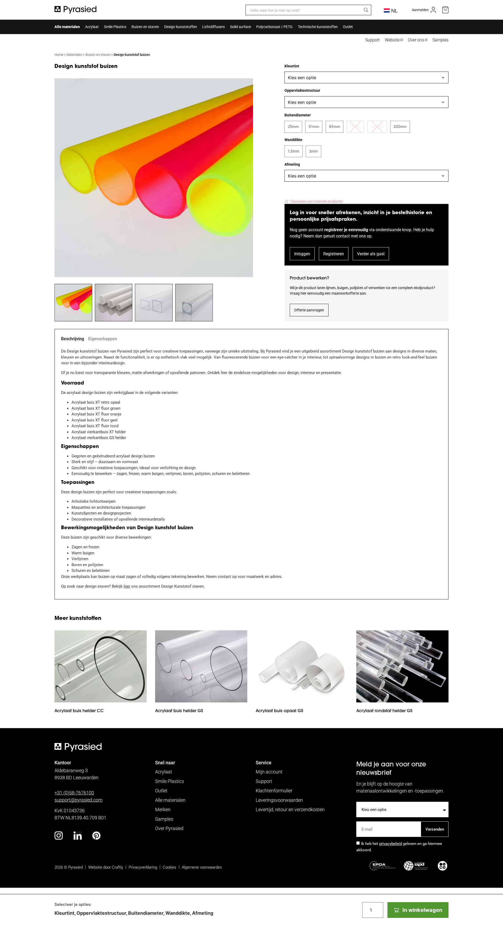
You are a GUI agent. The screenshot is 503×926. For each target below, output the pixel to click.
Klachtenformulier (274, 790)
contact (343, 236)
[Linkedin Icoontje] (77, 835)
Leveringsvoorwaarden (279, 800)
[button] (314, 201)
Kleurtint (292, 66)
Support (372, 39)
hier (127, 586)
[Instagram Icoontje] (58, 835)
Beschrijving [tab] (72, 339)
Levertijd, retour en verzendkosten (290, 809)
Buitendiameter (298, 115)
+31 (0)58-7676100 (74, 792)
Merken (163, 809)
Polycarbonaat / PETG (274, 26)
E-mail (362, 819)
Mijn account (269, 771)
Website (392, 39)
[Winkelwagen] (445, 9)
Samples (441, 39)
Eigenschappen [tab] (102, 339)
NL (394, 11)
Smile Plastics (115, 26)
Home (58, 54)
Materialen (74, 54)
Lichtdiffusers (213, 26)
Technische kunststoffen (318, 26)
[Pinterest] (96, 835)
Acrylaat (92, 26)
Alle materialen (67, 26)
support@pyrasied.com (78, 800)
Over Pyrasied (169, 828)
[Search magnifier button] (366, 10)
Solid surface (240, 26)
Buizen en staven (145, 26)
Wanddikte (293, 140)
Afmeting (292, 164)
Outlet (348, 26)
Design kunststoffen (180, 26)
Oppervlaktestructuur (302, 90)
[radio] (293, 127)
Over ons (416, 39)
